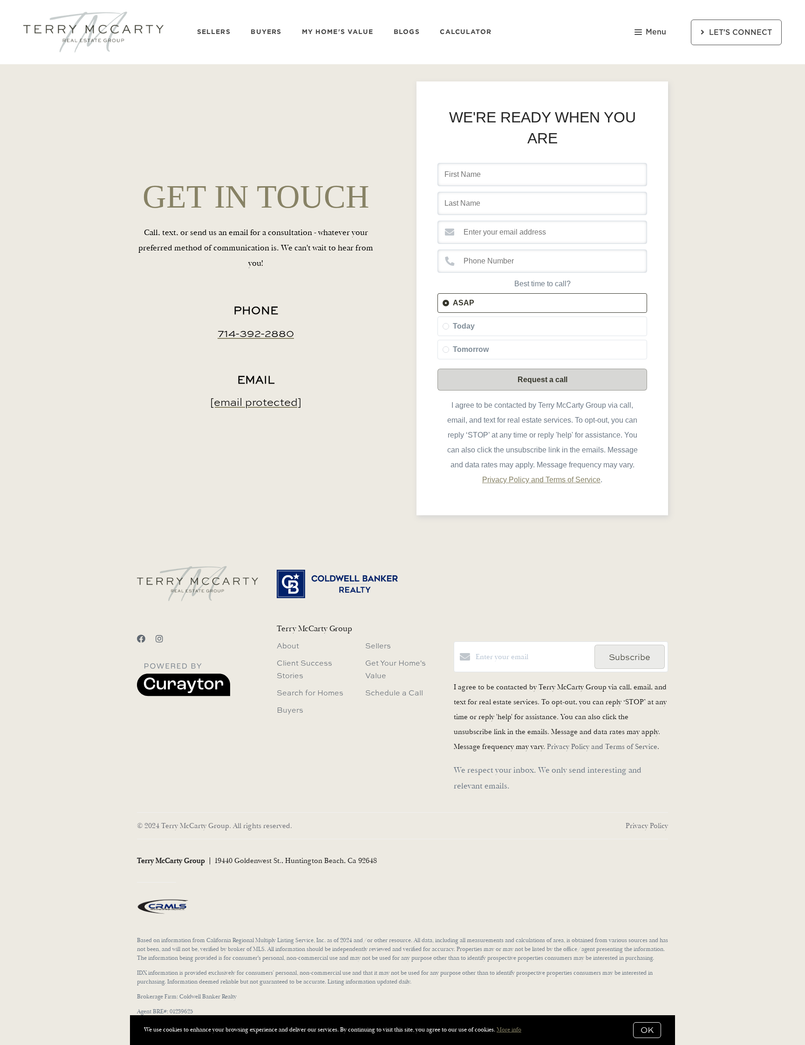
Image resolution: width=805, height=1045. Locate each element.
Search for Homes (310, 693)
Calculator (465, 31)
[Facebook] (141, 639)
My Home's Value (338, 31)
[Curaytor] (183, 694)
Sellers (214, 31)
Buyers (266, 31)
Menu (656, 32)
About (288, 645)
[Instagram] (159, 639)
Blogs (407, 31)
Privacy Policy (647, 825)
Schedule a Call (394, 693)
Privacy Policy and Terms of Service (541, 480)
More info (509, 1029)
